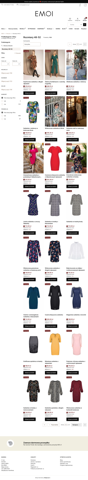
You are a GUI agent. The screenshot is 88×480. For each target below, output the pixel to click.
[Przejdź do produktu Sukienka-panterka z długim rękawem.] (55, 391)
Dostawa (33, 460)
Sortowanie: (26, 41)
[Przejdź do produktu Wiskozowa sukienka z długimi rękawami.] (55, 251)
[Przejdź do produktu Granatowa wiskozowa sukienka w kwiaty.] (76, 158)
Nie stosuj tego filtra (9, 98)
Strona (74, 44)
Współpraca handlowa (7, 470)
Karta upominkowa (65, 461)
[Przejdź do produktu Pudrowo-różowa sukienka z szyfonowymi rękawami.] (76, 344)
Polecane (8, 33)
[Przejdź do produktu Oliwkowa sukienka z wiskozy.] (76, 65)
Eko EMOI (4, 465)
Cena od (3, 61)
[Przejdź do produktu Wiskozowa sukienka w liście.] (55, 111)
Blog (61, 460)
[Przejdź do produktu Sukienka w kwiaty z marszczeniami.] (33, 391)
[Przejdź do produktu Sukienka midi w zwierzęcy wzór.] (76, 111)
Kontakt (3, 461)
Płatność (33, 463)
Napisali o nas (64, 463)
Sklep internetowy (42, 477)
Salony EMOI (5, 463)
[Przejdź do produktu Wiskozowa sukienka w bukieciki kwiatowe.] (76, 391)
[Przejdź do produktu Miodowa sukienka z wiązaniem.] (55, 344)
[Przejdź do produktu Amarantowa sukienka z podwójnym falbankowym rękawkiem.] (33, 158)
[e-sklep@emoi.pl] (17, 5)
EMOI (2, 33)
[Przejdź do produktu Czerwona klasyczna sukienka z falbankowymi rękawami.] (55, 158)
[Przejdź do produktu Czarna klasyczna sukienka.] (55, 298)
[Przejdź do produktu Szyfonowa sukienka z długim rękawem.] (33, 65)
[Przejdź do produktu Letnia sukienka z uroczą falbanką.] (33, 205)
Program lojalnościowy (66, 465)
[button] (84, 24)
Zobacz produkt (29, 93)
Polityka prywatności (37, 468)
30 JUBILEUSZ (5, 468)
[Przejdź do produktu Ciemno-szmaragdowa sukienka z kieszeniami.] (33, 298)
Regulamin (34, 467)
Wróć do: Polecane (7, 45)
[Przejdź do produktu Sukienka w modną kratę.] (76, 205)
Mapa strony (4, 467)
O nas (3, 460)
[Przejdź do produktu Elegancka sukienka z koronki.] (76, 298)
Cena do (14, 61)
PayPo (32, 465)
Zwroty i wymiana (36, 461)
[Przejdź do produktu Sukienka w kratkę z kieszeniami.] (55, 205)
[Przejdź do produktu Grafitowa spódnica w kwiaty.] (33, 344)
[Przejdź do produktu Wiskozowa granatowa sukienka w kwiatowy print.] (33, 251)
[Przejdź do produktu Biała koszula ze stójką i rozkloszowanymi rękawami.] (76, 251)
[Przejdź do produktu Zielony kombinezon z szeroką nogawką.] (55, 65)
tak (5, 101)
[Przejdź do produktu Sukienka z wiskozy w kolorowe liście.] (33, 111)
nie (5, 104)
